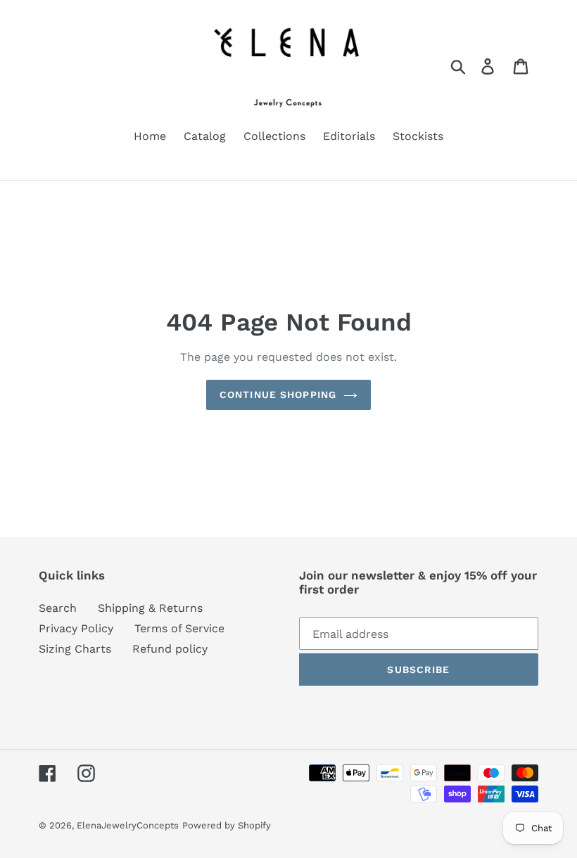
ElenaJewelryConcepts (128, 825)
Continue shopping (278, 394)
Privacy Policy (76, 628)
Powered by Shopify (226, 825)
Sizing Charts (75, 648)
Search (58, 608)
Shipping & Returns (150, 608)
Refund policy (170, 648)
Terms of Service (179, 628)
